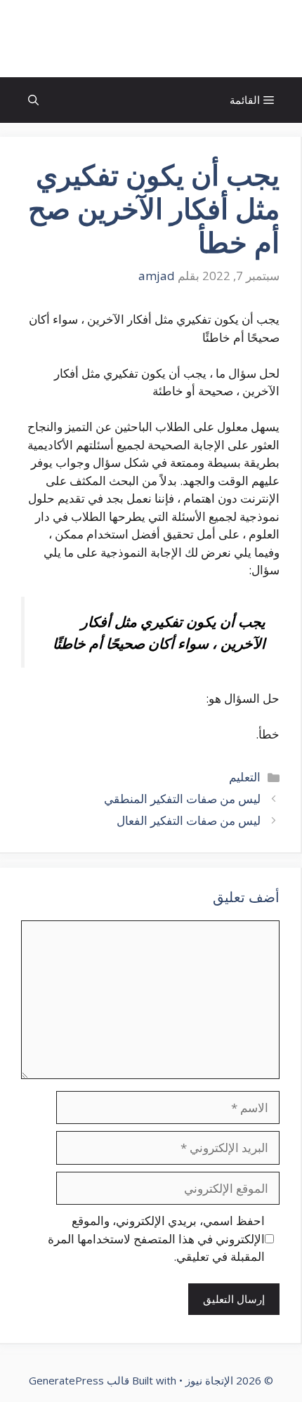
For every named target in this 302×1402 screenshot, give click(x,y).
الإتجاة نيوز (151, 39)
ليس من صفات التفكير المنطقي (181, 799)
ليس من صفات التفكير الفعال (187, 820)
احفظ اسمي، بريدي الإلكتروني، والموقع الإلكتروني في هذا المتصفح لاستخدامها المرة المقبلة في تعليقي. (156, 1238)
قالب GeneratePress (79, 1380)
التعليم (245, 777)
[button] (33, 100)
